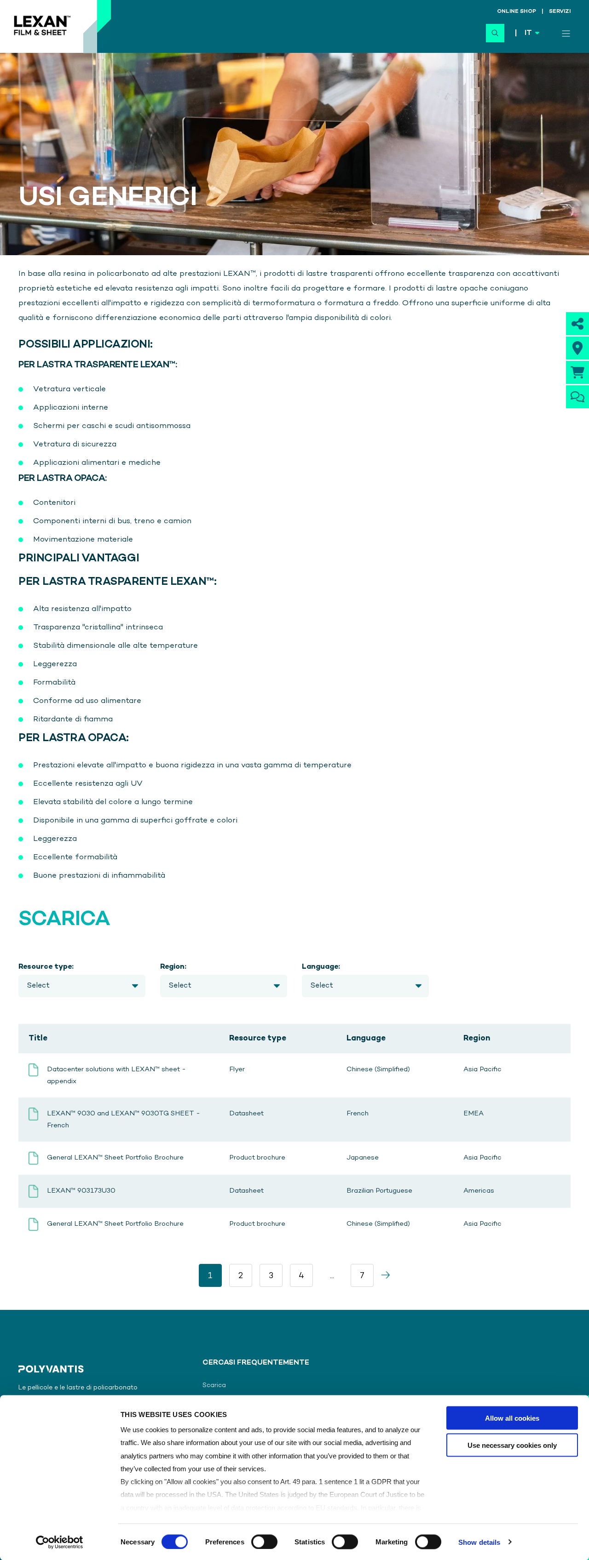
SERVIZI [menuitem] (560, 12)
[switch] (264, 1541)
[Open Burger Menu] (566, 33)
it (528, 33)
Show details (479, 1542)
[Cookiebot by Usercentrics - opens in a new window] (59, 1542)
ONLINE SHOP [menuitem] (516, 12)
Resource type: (46, 967)
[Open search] (495, 33)
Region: (173, 967)
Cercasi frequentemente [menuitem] (255, 1363)
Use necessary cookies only (512, 1445)
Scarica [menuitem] (214, 1385)
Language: (321, 967)
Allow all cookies (512, 1418)
